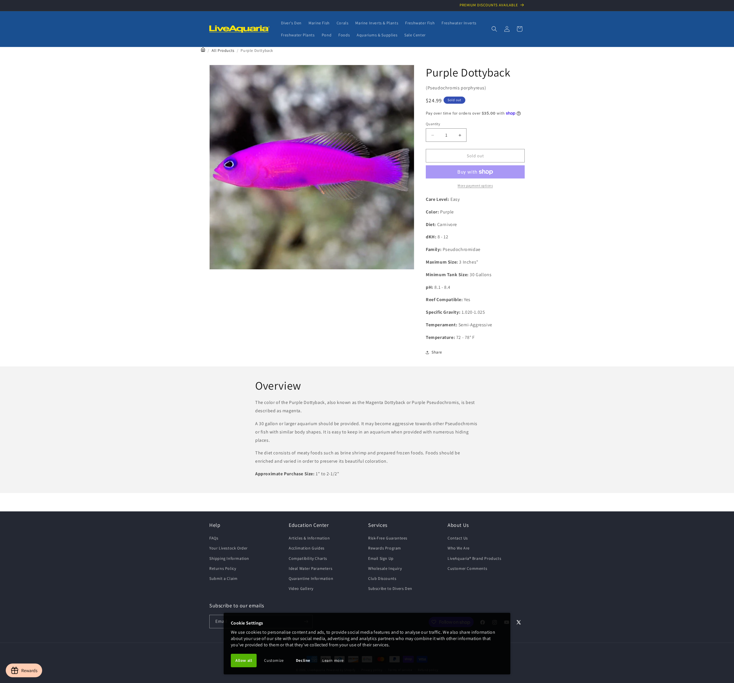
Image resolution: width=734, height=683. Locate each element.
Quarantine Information (311, 578)
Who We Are (459, 548)
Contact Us (458, 538)
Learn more (333, 660)
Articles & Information (309, 538)
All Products (223, 50)
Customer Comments (467, 568)
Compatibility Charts (308, 558)
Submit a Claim (223, 578)
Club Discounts (382, 578)
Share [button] (437, 352)
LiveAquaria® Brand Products (474, 558)
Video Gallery (301, 588)
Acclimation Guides (307, 548)
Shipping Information (229, 558)
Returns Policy (222, 568)
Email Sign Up (381, 558)
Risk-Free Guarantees (387, 538)
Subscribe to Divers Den (390, 588)
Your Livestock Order (228, 548)
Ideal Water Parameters (310, 568)
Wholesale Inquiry (385, 568)
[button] (494, 29)
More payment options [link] (475, 185)
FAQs (213, 538)
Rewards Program (384, 548)
